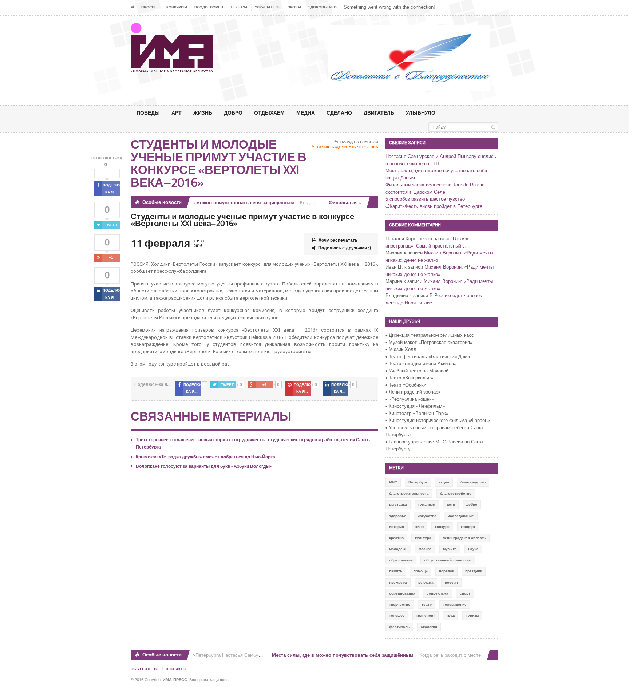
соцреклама (437, 593)
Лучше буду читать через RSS (347, 147)
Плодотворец (208, 7)
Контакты (176, 669)
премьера (398, 582)
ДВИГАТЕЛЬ (379, 113)
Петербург (417, 482)
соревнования (402, 593)
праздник (473, 571)
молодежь (398, 549)
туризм (472, 615)
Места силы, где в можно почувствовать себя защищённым (217, 202)
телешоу (397, 615)
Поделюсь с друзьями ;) (344, 247)
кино (419, 527)
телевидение (455, 605)
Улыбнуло (420, 113)
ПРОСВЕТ (150, 7)
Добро (233, 113)
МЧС (393, 482)
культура (423, 538)
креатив (396, 538)
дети (451, 504)
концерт (468, 527)
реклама (426, 582)
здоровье (397, 516)
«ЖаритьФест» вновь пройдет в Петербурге (433, 206)
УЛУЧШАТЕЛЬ (267, 7)
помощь (421, 571)
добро (471, 504)
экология (429, 627)
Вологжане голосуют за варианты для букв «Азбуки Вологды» (204, 466)
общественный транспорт (448, 560)
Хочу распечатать (338, 240)
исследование (461, 516)
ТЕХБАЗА (239, 7)
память (395, 571)
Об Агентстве (145, 669)
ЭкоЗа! (294, 7)
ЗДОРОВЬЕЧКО (322, 7)
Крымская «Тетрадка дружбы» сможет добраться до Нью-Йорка (205, 456)
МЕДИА (305, 113)
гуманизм (426, 504)
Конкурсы (176, 7)
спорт (465, 593)
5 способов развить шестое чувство (425, 199)
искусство (427, 516)
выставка (398, 504)
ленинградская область (464, 538)
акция (444, 482)
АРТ (176, 113)
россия (451, 582)
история (396, 527)
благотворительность (409, 493)
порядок (446, 571)
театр (427, 605)
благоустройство (455, 493)
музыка (450, 549)
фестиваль (399, 627)
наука (473, 549)
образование (401, 560)
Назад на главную (359, 142)
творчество (399, 605)
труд (450, 615)
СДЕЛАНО (339, 113)
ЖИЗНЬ (202, 113)
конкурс (442, 527)
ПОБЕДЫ (148, 113)
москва (425, 549)
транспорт (425, 615)
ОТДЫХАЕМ (269, 113)
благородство (473, 482)
